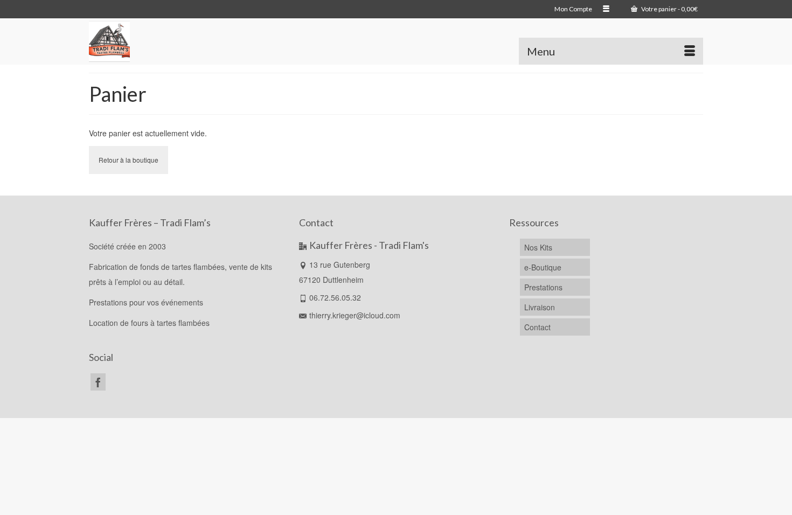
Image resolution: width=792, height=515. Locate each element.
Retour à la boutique (128, 159)
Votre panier (669, 9)
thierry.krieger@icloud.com (354, 315)
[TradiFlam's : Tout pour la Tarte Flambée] (238, 41)
